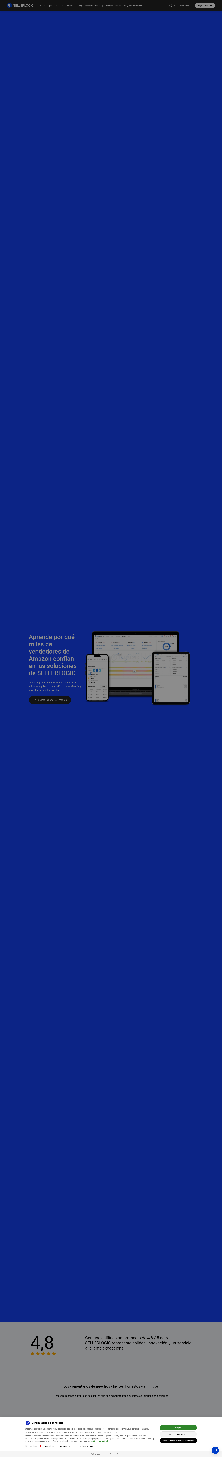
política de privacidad (99, 1441)
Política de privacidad (111, 1454)
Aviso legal (127, 1454)
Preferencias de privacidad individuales (178, 1441)
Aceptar (178, 1428)
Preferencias (95, 1454)
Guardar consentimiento (178, 1434)
